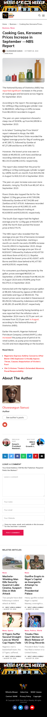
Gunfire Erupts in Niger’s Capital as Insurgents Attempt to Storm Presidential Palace (34, 585)
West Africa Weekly (13, 607)
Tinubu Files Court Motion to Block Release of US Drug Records (34, 638)
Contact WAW (11, 696)
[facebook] (15, 707)
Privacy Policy (25, 696)
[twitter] (20, 707)
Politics (33, 630)
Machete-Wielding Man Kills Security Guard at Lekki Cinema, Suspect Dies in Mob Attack (11, 585)
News (12, 28)
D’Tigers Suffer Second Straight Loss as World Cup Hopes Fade (11, 638)
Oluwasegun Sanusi (14, 51)
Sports (10, 630)
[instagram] (26, 707)
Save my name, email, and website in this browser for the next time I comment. (24, 525)
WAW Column (36, 692)
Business (5, 28)
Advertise (24, 692)
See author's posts (15, 417)
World (39, 630)
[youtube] (32, 707)
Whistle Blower (11, 692)
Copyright (37, 696)
